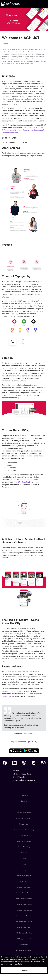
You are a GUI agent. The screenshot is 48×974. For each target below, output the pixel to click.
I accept (24, 970)
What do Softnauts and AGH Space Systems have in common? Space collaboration (23, 130)
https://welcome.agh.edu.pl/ (24, 741)
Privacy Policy (17, 964)
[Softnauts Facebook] (4, 763)
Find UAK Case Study (22, 482)
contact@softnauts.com (24, 780)
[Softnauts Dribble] (24, 763)
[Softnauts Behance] (43, 763)
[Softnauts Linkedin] (14, 763)
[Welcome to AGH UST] (16, 752)
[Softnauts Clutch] (33, 763)
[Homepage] (10, 4)
